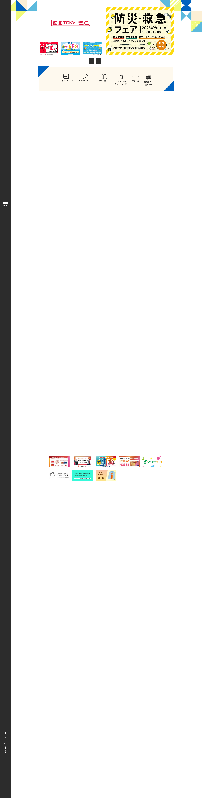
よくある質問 (82, 583)
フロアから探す (73, 385)
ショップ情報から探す (139, 386)
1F (105, 397)
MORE (135, 182)
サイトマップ (97, 583)
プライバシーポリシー (129, 583)
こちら (118, 597)
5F (138, 408)
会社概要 (83, 588)
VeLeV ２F (130, 429)
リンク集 (111, 583)
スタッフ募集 (126, 588)
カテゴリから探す (106, 386)
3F (72, 408)
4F (105, 408)
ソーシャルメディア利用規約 (104, 588)
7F (105, 419)
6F (72, 419)
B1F (72, 397)
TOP (5, 735)
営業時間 (5, 750)
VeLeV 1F (80, 429)
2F (138, 397)
